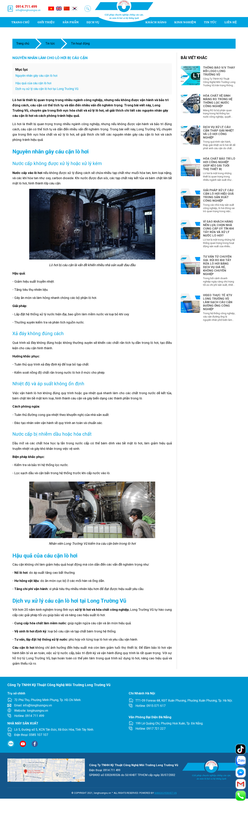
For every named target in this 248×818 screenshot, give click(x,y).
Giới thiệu (46, 22)
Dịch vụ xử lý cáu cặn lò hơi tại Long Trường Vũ (46, 89)
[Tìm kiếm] (87, 8)
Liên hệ (230, 22)
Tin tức (210, 22)
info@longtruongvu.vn (28, 10)
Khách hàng (155, 22)
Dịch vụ (92, 22)
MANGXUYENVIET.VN (165, 793)
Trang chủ (20, 22)
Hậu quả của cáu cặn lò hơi (33, 83)
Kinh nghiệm (185, 22)
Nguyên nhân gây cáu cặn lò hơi (36, 75)
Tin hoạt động (80, 43)
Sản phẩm (71, 22)
